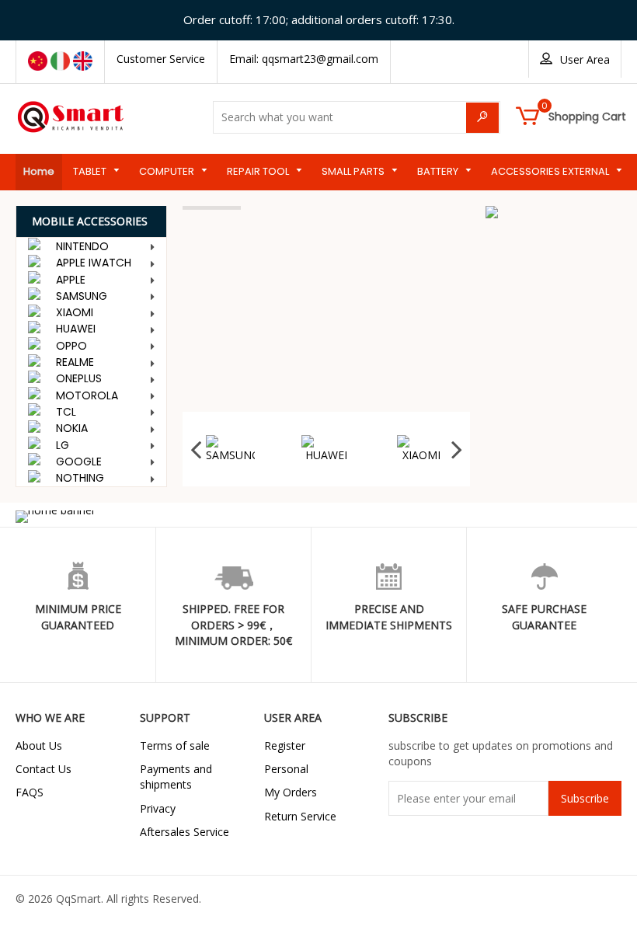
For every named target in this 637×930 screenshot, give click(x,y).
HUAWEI (76, 328)
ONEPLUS (79, 378)
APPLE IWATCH (93, 262)
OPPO (71, 346)
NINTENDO (82, 246)
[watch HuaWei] (553, 236)
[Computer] (553, 255)
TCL (66, 412)
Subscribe (585, 798)
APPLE (70, 279)
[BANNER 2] (553, 212)
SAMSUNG (81, 296)
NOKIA (72, 428)
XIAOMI (74, 312)
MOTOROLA (87, 395)
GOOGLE (79, 461)
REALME (75, 362)
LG (62, 445)
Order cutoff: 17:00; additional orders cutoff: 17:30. (318, 19)
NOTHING (80, 478)
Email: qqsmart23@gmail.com (303, 58)
